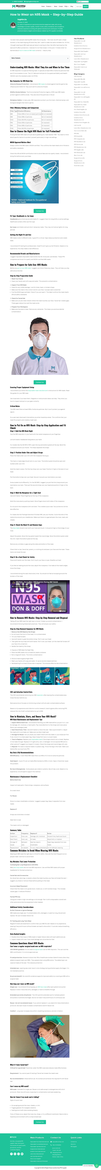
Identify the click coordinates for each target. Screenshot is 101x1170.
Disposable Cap (78, 82)
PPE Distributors (78, 141)
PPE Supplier (77, 150)
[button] (39, 58)
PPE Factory (77, 144)
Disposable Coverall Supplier (82, 97)
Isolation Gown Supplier (81, 122)
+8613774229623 (18, 1)
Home (43, 6)
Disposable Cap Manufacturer (38, 1146)
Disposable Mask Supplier (81, 51)
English (80, 1)
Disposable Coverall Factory (82, 87)
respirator (40, 695)
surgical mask (38, 949)
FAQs (65, 6)
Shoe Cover (77, 155)
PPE (75, 133)
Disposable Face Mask (80, 102)
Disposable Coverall (79, 84)
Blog (72, 6)
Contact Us (40, 211)
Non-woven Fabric (79, 130)
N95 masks (41, 84)
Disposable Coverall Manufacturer (39, 1144)
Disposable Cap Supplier (81, 61)
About (55, 6)
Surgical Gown (78, 158)
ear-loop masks (19, 867)
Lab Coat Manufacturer (36, 1156)
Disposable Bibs (78, 79)
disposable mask (37, 739)
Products (48, 6)
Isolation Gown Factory (80, 46)
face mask (16, 528)
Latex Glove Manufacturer (81, 59)
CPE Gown (77, 76)
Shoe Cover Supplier (79, 64)
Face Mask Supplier (79, 109)
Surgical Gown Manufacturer (82, 48)
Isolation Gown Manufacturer (37, 1151)
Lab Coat (76, 125)
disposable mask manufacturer (37, 390)
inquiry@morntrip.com (32, 1)
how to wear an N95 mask (27, 50)
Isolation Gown (78, 112)
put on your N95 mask (24, 268)
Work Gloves (77, 165)
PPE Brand (77, 136)
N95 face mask (42, 987)
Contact (61, 6)
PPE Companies (78, 139)
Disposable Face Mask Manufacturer (39, 1141)
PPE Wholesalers (78, 152)
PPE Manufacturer (79, 147)
